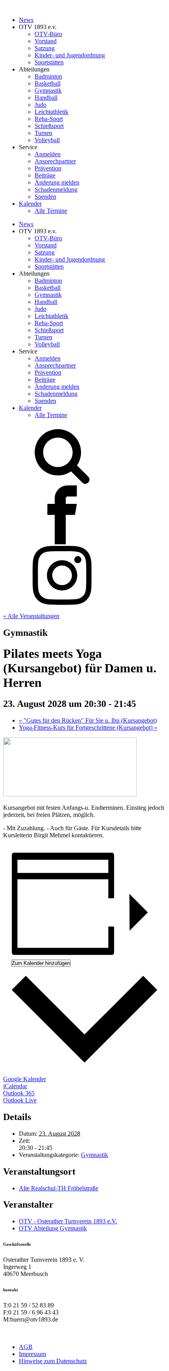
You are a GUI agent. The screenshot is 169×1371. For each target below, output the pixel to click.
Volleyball (47, 140)
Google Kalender (24, 1079)
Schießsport (49, 126)
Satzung (45, 48)
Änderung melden (57, 182)
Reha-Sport (49, 118)
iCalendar (15, 1086)
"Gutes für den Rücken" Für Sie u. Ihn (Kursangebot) (88, 720)
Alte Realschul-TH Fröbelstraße (58, 1188)
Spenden (45, 196)
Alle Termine (51, 210)
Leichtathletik (51, 111)
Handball (46, 97)
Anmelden (48, 154)
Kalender (30, 203)
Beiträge (45, 175)
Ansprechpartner (55, 161)
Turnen (43, 133)
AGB (26, 1347)
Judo (40, 104)
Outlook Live (20, 1100)
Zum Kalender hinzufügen (41, 963)
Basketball (48, 83)
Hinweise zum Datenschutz (53, 1361)
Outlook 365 (19, 1093)
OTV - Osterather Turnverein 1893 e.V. (68, 1221)
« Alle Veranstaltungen (31, 616)
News (26, 19)
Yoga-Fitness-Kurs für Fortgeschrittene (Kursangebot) (88, 727)
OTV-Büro (48, 34)
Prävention (48, 168)
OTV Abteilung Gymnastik (53, 1228)
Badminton (48, 76)
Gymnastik (48, 90)
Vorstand (46, 41)
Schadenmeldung (56, 189)
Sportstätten (49, 62)
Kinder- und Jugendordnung (70, 55)
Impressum (32, 1354)
